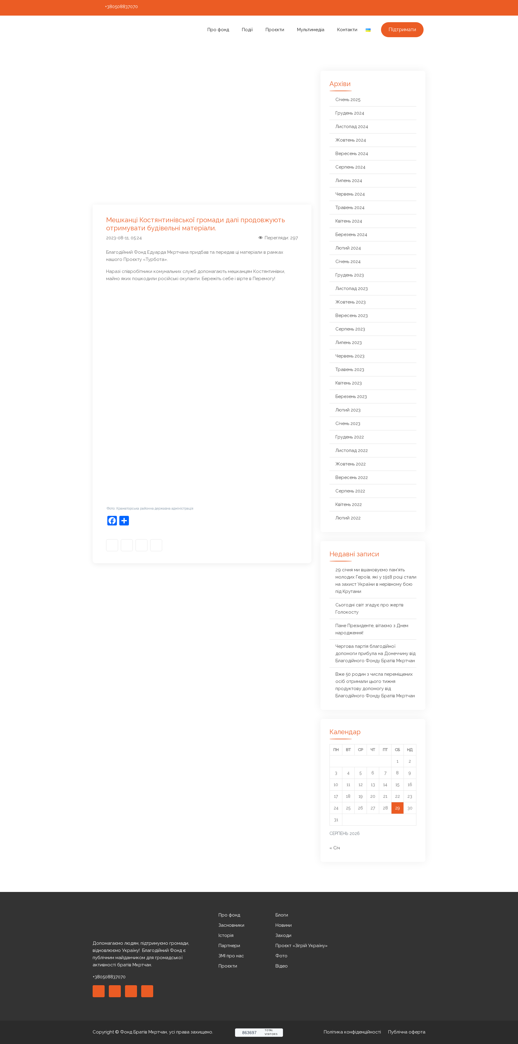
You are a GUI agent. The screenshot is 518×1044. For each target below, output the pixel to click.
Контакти (347, 29)
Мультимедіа (310, 29)
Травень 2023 (349, 369)
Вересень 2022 (351, 477)
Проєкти (275, 29)
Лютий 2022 (348, 518)
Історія (226, 935)
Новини (283, 925)
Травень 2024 (350, 207)
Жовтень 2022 (350, 464)
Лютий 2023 (348, 410)
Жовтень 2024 (350, 140)
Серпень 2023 (350, 329)
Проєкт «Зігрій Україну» (301, 945)
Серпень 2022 (350, 491)
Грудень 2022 (349, 437)
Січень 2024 (348, 261)
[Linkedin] (115, 991)
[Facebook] (387, 7)
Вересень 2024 (351, 153)
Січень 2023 (347, 423)
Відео (281, 966)
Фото (281, 956)
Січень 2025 (347, 99)
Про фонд (218, 29)
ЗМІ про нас (231, 956)
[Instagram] (398, 7)
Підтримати (402, 29)
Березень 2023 (351, 396)
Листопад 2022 (351, 450)
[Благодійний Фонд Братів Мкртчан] (132, 29)
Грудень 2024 (349, 113)
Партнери (229, 945)
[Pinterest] (131, 991)
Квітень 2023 (348, 383)
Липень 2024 (348, 180)
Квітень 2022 (348, 504)
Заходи (283, 935)
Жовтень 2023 (350, 302)
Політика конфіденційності (352, 1032)
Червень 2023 (350, 356)
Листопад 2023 (351, 288)
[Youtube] (409, 7)
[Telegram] (420, 7)
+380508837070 (121, 6)
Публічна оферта (406, 1032)
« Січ (334, 848)
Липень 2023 (348, 342)
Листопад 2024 (351, 126)
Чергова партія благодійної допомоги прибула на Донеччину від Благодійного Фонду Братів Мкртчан (375, 653)
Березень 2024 (351, 234)
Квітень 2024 (348, 221)
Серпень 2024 (350, 167)
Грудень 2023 (349, 275)
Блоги (281, 915)
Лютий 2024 (348, 248)
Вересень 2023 (351, 315)
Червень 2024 (350, 194)
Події (247, 29)
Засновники (231, 925)
